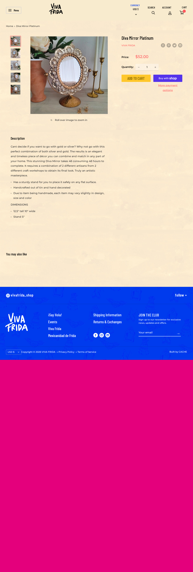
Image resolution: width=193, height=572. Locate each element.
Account (166, 7)
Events (52, 321)
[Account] (169, 13)
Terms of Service (87, 351)
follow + (181, 295)
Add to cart (136, 78)
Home (9, 26)
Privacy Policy (66, 351)
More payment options (167, 88)
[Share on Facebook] (163, 45)
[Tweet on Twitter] (174, 45)
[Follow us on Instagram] (101, 335)
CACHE (183, 351)
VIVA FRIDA (128, 45)
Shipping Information (107, 314)
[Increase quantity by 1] (155, 67)
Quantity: (128, 67)
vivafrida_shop (21, 295)
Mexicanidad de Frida (62, 335)
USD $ (11, 352)
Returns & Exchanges (107, 321)
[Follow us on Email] (107, 335)
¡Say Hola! (55, 314)
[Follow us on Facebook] (95, 335)
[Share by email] (180, 45)
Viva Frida (54, 328)
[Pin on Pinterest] (169, 45)
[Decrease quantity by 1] (139, 67)
